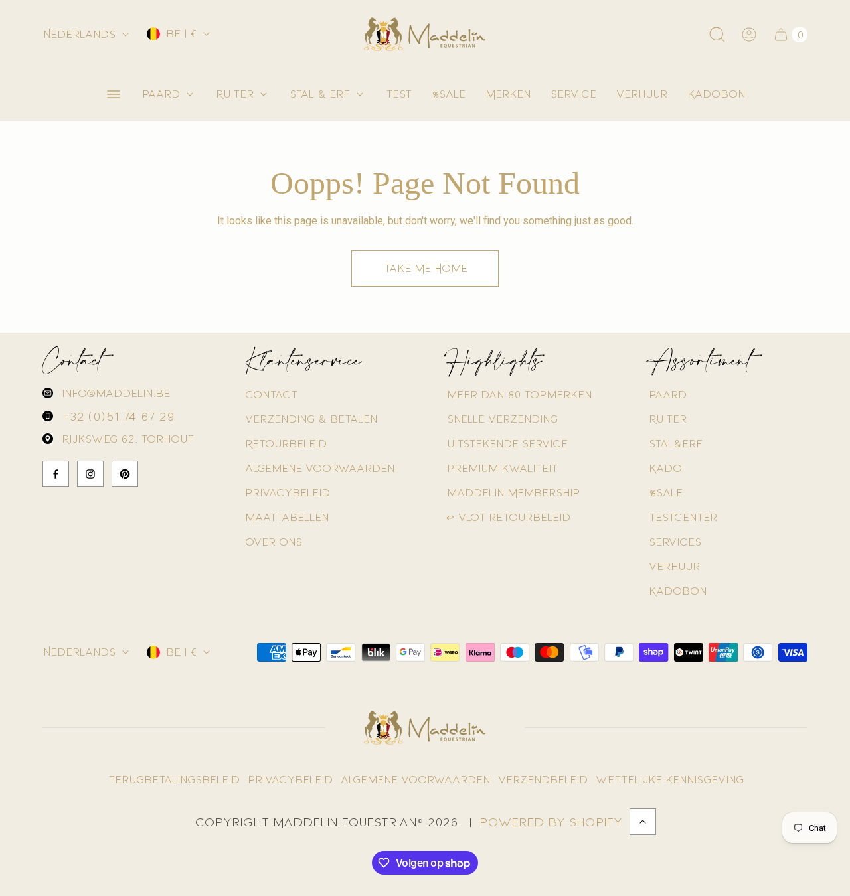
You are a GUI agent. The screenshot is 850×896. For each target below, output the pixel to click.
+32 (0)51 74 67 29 (117, 416)
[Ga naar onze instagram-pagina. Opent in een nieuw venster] (90, 474)
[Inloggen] (749, 34)
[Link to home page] (425, 728)
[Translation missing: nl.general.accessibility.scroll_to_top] (643, 821)
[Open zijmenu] (113, 94)
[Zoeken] (717, 34)
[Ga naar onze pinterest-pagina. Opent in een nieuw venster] (125, 474)
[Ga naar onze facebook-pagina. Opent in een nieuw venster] (55, 474)
